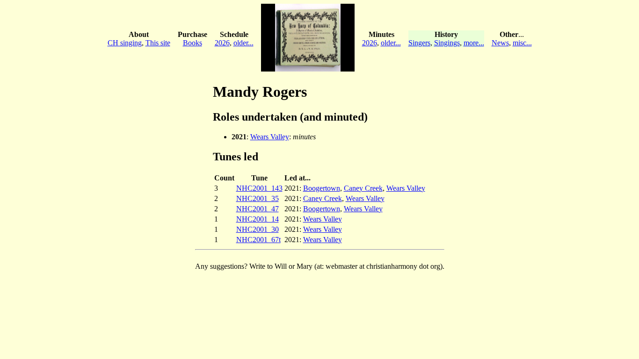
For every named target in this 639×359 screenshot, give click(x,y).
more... (474, 43)
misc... (522, 43)
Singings (447, 43)
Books (192, 43)
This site (157, 43)
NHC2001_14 (257, 219)
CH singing (125, 43)
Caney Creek (363, 188)
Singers (419, 43)
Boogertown (321, 188)
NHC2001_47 (257, 209)
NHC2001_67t (258, 240)
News (500, 43)
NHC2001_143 (259, 188)
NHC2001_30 (257, 229)
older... (243, 43)
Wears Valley (269, 137)
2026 (222, 43)
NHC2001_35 (257, 198)
